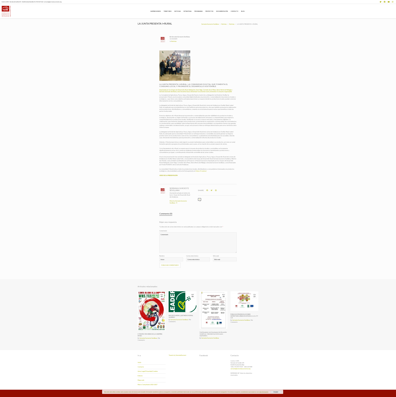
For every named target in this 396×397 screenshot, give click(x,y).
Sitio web (216, 256)
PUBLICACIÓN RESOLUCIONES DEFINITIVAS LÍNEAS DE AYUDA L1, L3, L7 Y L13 (244, 316)
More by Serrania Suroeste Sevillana (178, 202)
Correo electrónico (192, 256)
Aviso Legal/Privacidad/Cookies (148, 371)
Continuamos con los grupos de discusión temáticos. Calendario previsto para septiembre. (213, 333)
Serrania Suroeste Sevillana (148, 338)
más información (263, 392)
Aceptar (275, 392)
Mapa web (141, 380)
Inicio (139, 362)
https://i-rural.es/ (201, 171)
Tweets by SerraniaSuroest (177, 355)
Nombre (161, 256)
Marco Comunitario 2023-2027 (147, 384)
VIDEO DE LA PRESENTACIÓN (168, 175)
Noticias (174, 41)
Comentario (163, 231)
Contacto (141, 367)
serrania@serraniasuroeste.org (240, 369)
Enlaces (140, 376)
